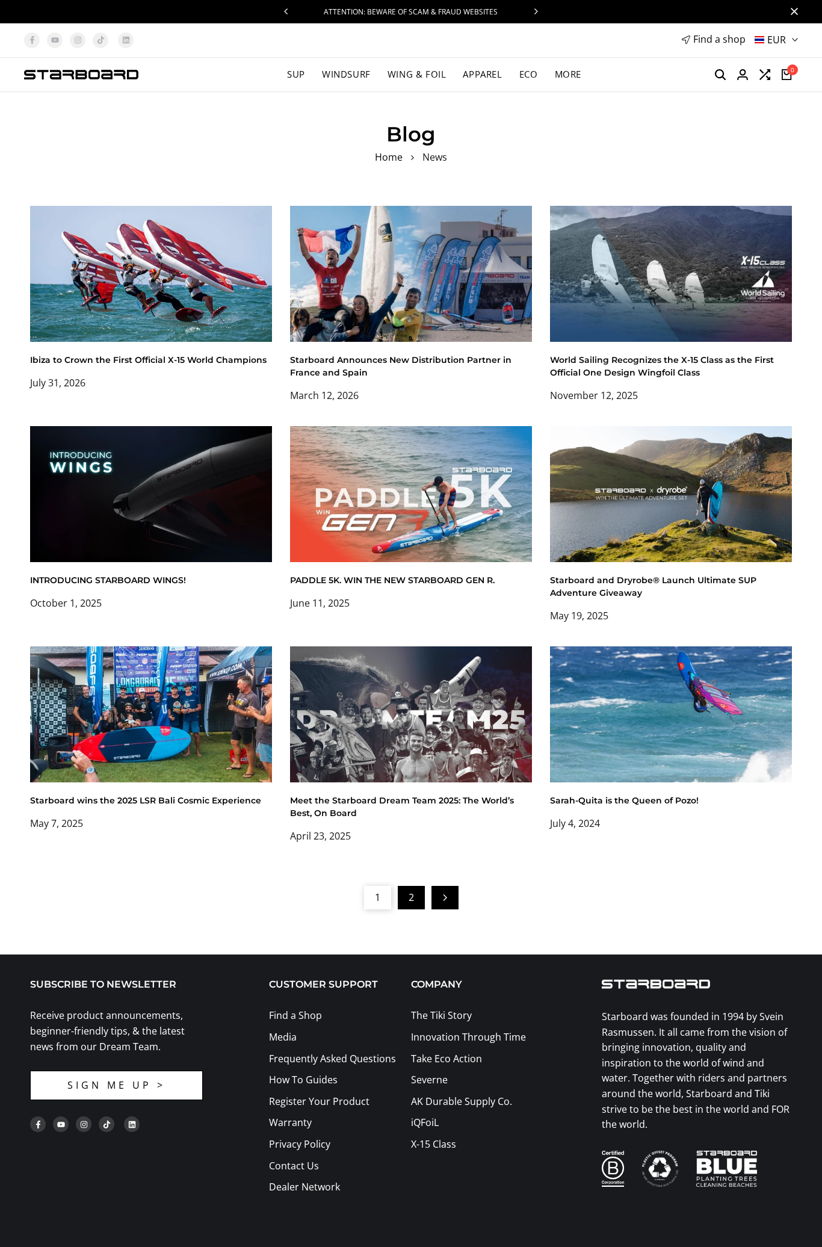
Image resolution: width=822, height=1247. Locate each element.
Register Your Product (319, 1101)
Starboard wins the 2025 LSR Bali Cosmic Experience (145, 800)
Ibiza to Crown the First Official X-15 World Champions (148, 359)
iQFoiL (425, 1122)
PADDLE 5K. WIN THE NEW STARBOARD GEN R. (392, 580)
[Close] (792, 11)
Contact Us (294, 1165)
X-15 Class (433, 1144)
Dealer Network (304, 1186)
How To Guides (303, 1079)
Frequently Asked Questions (332, 1058)
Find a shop (719, 39)
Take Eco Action (446, 1058)
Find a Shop (295, 1015)
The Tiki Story (441, 1015)
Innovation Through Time (468, 1037)
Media (283, 1037)
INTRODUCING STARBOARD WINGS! (108, 580)
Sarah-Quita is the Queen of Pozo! (624, 800)
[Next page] (445, 897)
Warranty (290, 1122)
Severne (429, 1079)
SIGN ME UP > (116, 1085)
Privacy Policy (299, 1144)
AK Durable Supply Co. (461, 1101)
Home (389, 157)
